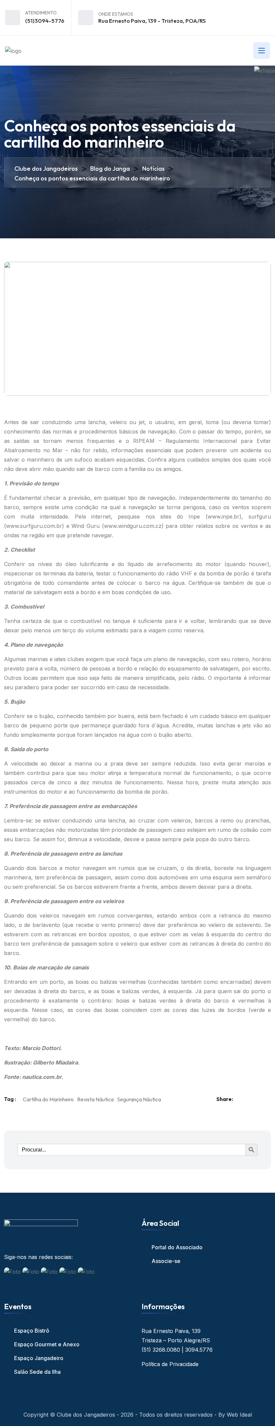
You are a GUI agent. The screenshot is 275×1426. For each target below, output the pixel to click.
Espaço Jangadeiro (38, 1358)
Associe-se (166, 1261)
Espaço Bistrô (31, 1330)
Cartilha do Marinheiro (48, 1099)
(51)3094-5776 (44, 20)
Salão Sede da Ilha (37, 1371)
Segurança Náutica (139, 1099)
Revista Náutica (95, 1099)
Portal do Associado (177, 1247)
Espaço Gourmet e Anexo (46, 1344)
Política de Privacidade (170, 1364)
